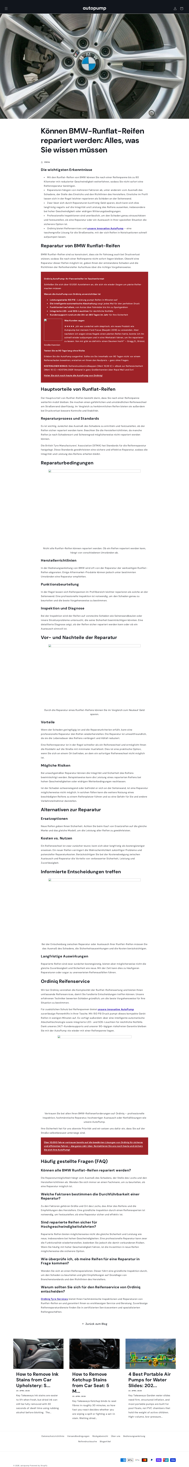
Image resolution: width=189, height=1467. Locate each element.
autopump (25, 1465)
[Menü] (6, 8)
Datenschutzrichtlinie (52, 1436)
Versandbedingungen (78, 1436)
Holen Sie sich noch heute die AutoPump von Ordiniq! (73, 375)
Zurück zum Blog (96, 1324)
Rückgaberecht (100, 1436)
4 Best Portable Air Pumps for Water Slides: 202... (149, 1379)
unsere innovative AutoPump (105, 228)
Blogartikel (105, 1441)
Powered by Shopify (38, 1465)
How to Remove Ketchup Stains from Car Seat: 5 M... (90, 1382)
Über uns (115, 1436)
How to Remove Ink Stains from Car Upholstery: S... (37, 1379)
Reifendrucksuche (87, 1441)
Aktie (47, 162)
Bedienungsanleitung (134, 1436)
